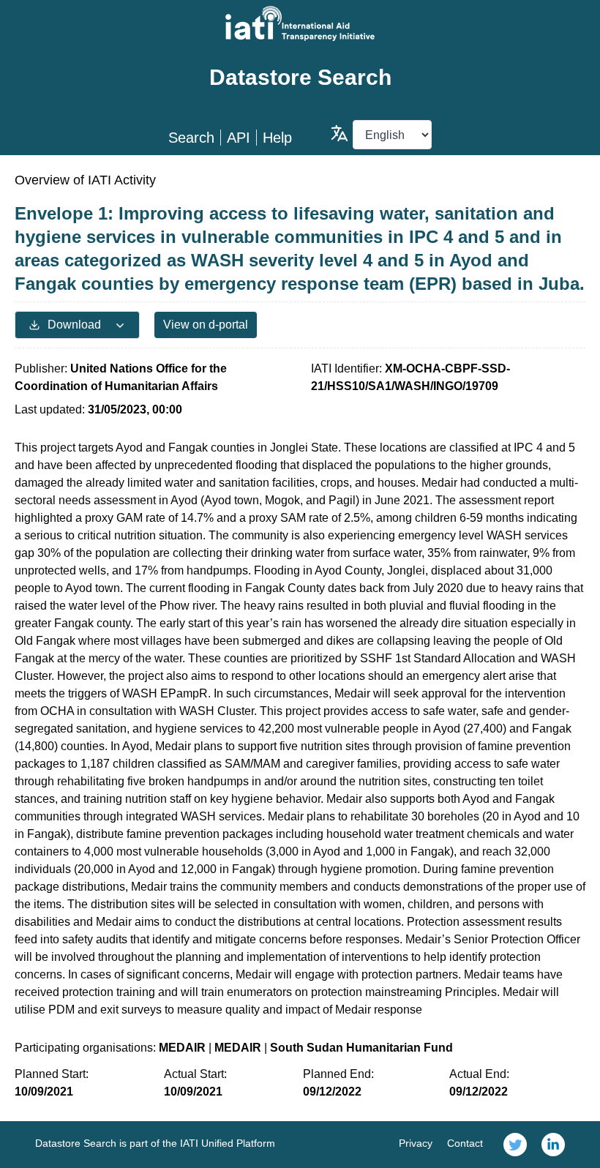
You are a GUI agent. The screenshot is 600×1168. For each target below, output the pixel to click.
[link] (515, 1144)
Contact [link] (465, 1143)
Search (191, 138)
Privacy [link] (415, 1143)
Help (277, 138)
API (238, 138)
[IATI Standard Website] (300, 23)
